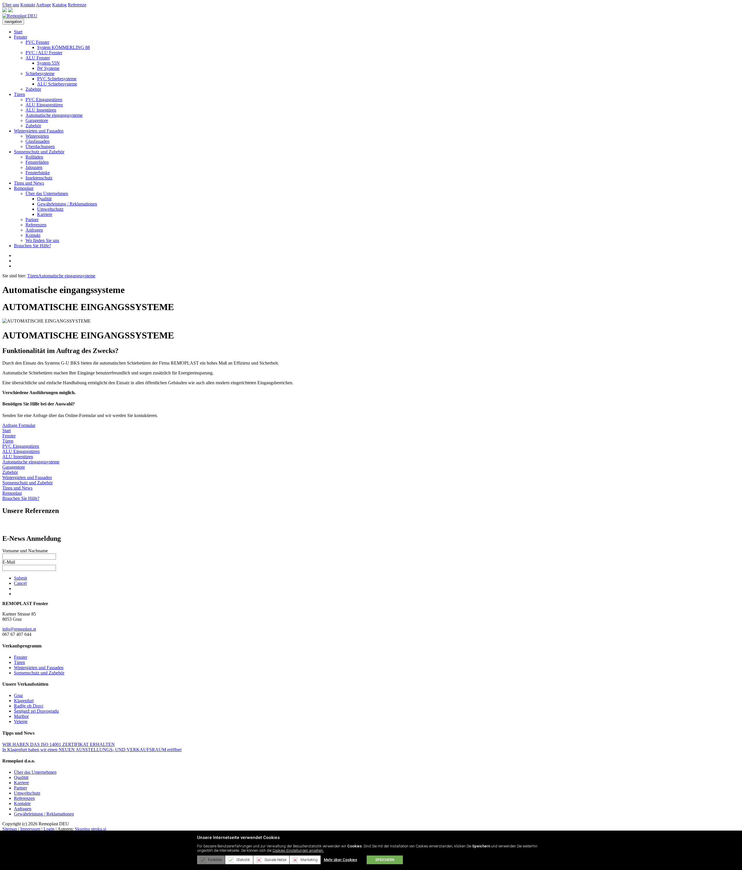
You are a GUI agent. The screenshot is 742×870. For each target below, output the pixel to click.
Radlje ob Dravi (28, 705)
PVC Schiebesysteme (57, 78)
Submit (20, 578)
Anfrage (43, 4)
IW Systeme (48, 68)
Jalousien (34, 167)
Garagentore (37, 120)
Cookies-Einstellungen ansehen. (298, 850)
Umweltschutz (50, 209)
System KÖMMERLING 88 (63, 47)
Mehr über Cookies (340, 860)
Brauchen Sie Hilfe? (32, 245)
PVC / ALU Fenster (44, 52)
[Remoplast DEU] (19, 15)
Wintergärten (37, 136)
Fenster (20, 36)
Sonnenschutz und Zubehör (39, 151)
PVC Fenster (37, 42)
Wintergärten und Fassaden (38, 130)
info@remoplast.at (19, 629)
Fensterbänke (38, 172)
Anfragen (34, 229)
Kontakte (22, 803)
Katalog (59, 4)
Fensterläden (37, 162)
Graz (18, 695)
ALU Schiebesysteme (57, 83)
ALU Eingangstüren (44, 104)
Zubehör (33, 89)
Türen (19, 94)
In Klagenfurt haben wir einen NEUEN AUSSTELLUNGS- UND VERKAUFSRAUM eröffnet (91, 749)
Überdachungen (40, 146)
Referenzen (36, 224)
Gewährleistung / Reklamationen (67, 203)
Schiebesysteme (40, 73)
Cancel (20, 583)
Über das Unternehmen (47, 193)
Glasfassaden (38, 141)
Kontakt (27, 4)
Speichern (384, 860)
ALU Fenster (38, 57)
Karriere (44, 214)
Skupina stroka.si (90, 829)
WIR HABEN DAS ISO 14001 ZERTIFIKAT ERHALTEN (58, 744)
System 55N (48, 63)
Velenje (21, 721)
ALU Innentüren (41, 110)
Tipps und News (29, 183)
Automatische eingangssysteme (54, 115)
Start (18, 31)
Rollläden (34, 156)
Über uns (10, 4)
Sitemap (9, 829)
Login (48, 829)
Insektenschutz (39, 177)
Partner (32, 219)
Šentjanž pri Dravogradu (36, 711)
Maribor (21, 716)
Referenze (77, 4)
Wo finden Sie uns (42, 240)
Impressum (30, 829)
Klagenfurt (24, 700)
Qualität (44, 198)
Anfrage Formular (18, 425)
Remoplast (23, 188)
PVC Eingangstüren (44, 99)
